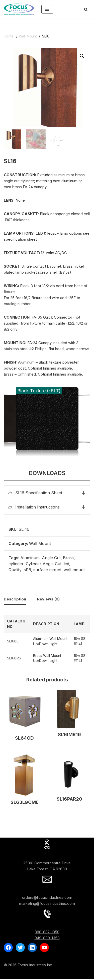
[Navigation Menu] (47, 9)
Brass (68, 557)
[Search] (86, 9)
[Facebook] (8, 947)
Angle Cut (51, 557)
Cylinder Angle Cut (43, 563)
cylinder (16, 563)
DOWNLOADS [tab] (47, 473)
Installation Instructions (37, 506)
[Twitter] (20, 947)
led (66, 563)
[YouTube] (44, 947)
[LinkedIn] (32, 947)
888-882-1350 (47, 932)
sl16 (27, 569)
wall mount (74, 569)
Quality (15, 569)
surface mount (47, 569)
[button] (81, 55)
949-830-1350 (47, 938)
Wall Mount (28, 36)
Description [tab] (15, 599)
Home (9, 36)
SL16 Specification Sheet (38, 492)
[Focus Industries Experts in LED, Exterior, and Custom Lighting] (19, 9)
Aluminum (30, 557)
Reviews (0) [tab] (48, 599)
